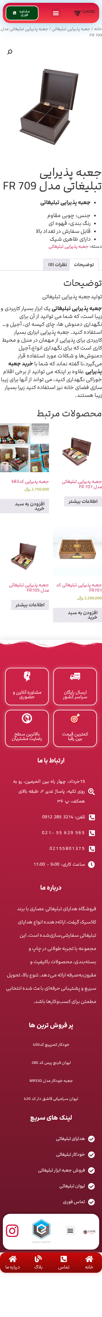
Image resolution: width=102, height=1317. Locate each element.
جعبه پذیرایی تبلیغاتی (71, 29)
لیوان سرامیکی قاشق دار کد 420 (51, 1099)
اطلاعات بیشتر (83, 501)
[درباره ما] (12, 1258)
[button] (56, 13)
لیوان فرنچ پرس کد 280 (51, 1063)
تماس (63, 1267)
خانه (98, 29)
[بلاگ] (38, 1258)
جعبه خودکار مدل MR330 (51, 1081)
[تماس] (63, 1258)
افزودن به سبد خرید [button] (29, 506)
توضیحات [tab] (84, 264)
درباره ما (12, 1267)
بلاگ (38, 1267)
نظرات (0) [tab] (57, 264)
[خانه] (89, 1258)
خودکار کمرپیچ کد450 (51, 1045)
